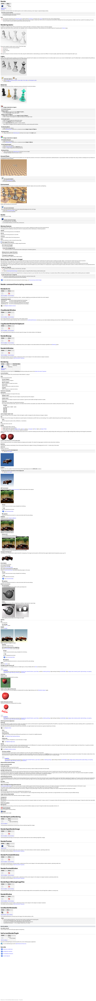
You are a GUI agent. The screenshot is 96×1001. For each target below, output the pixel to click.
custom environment (8, 570)
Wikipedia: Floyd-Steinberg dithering (13, 736)
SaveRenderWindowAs (32, 320)
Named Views (23, 671)
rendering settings (46, 671)
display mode (70, 671)
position (79, 671)
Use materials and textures (8, 953)
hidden (64, 671)
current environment (15, 489)
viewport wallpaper (12, 518)
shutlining (17, 672)
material (75, 671)
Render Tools (3, 8)
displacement (6, 672)
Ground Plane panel (9, 567)
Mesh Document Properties (19, 358)
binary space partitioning (6, 786)
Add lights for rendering (7, 951)
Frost (23, 429)
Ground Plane (9, 180)
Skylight (16, 429)
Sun (10, 81)
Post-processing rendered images (35, 280)
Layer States (36, 671)
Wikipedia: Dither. (8, 727)
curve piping (89, 671)
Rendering (54, 344)
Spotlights (8, 80)
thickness (23, 672)
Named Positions (30, 671)
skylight (5, 628)
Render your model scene (8, 949)
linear (36, 429)
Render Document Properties (40, 371)
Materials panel (19, 18)
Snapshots (5, 670)
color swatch (9, 451)
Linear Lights (20, 80)
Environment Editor (11, 210)
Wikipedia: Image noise (10, 741)
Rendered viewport (42, 690)
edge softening (12, 672)
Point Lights (25, 80)
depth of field (43, 429)
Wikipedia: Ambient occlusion (10, 305)
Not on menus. (11, 295)
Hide (36, 666)
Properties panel (9, 146)
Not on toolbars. (4, 295)
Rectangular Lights (33, 80)
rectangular (30, 429)
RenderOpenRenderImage (12, 270)
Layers (41, 18)
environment (7, 648)
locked (61, 671)
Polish (19, 429)
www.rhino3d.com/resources (21, 943)
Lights (6, 663)
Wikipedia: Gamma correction (10, 749)
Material (63, 28)
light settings (83, 671)
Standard (3, 9)
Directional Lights (13, 80)
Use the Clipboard (6, 955)
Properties (31, 18)
